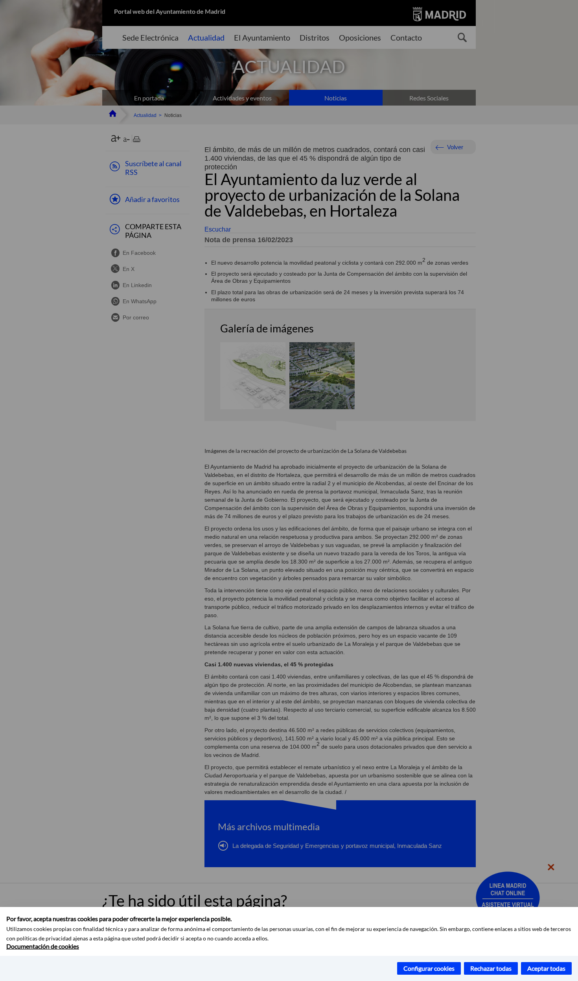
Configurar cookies (429, 968)
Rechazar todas (491, 968)
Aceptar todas (546, 968)
